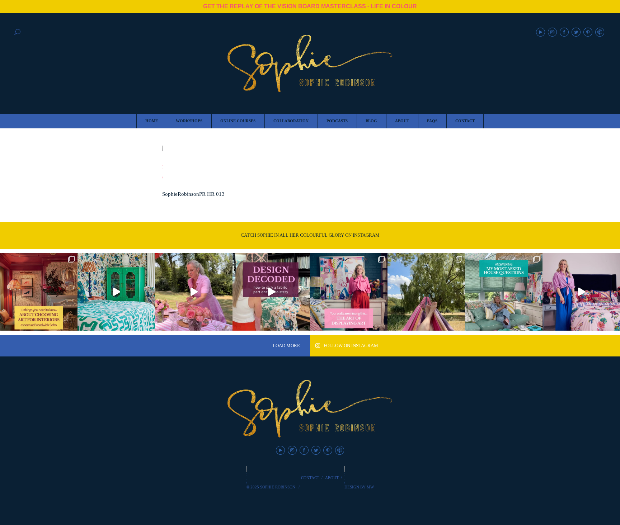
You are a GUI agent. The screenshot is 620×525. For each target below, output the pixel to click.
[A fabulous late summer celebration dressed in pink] (193, 292)
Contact (310, 478)
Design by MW (359, 487)
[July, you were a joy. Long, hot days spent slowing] (426, 292)
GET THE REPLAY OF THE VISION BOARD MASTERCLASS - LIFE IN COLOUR (310, 6)
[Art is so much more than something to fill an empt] (349, 292)
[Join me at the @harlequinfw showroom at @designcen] (271, 292)
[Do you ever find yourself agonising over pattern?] (116, 292)
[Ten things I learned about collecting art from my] (39, 292)
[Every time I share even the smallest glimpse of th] (503, 292)
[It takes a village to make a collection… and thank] (581, 292)
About (332, 478)
